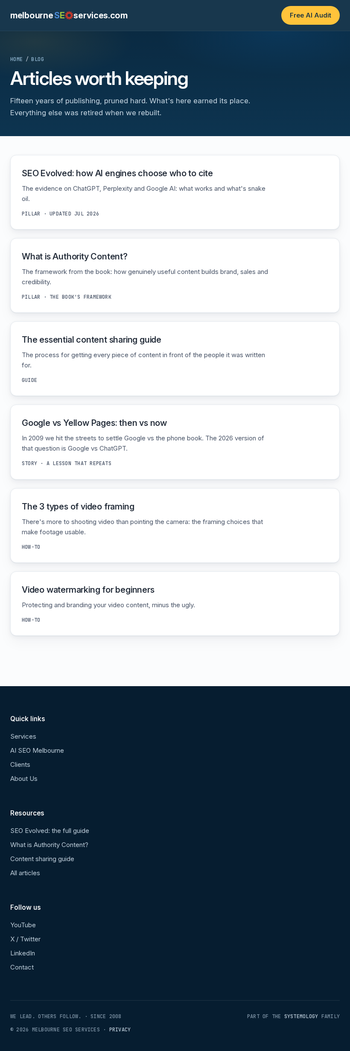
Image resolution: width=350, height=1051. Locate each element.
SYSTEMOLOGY (301, 1016)
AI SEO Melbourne (37, 750)
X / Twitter (25, 939)
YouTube (23, 925)
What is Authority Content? (49, 845)
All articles (25, 873)
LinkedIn (22, 953)
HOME (16, 59)
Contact (22, 967)
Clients (20, 764)
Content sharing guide (42, 859)
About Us (24, 778)
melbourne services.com (69, 15)
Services (23, 736)
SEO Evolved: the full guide (49, 831)
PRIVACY (120, 1029)
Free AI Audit (310, 15)
